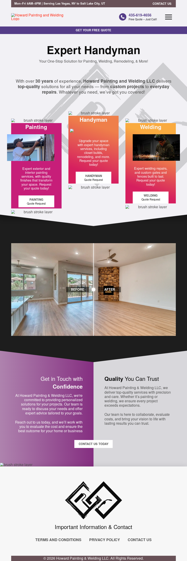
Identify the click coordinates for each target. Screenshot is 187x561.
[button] (168, 17)
